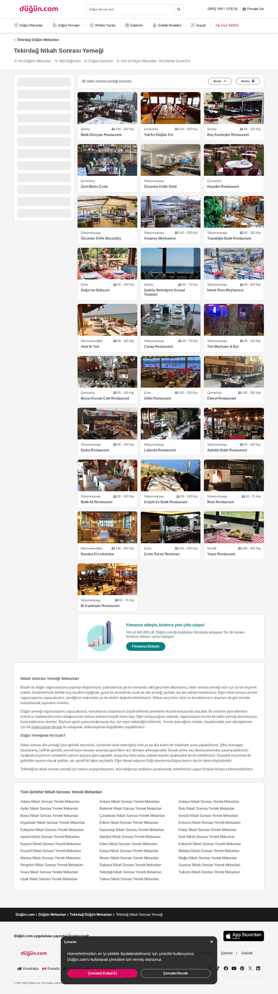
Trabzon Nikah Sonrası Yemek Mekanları (209, 872)
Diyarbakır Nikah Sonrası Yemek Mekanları (52, 822)
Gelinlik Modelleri (169, 25)
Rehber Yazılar (105, 25)
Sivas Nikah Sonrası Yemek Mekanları (49, 872)
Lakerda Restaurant (160, 450)
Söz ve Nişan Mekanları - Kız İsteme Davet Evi (155, 61)
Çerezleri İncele (175, 973)
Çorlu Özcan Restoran (162, 554)
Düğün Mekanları (31, 25)
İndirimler (136, 25)
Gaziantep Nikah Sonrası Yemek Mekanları (131, 830)
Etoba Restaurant (95, 450)
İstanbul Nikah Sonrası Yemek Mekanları (129, 837)
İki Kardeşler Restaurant (100, 606)
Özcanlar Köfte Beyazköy (101, 238)
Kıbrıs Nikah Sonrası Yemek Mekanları (128, 844)
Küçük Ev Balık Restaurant (165, 502)
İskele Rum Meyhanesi (225, 290)
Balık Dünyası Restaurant (101, 135)
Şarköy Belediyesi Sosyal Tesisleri (164, 292)
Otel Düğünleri (70, 61)
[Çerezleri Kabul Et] (212, 942)
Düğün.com (25, 914)
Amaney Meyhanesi (160, 238)
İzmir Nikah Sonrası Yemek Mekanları (207, 837)
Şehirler (227, 953)
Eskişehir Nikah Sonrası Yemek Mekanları (51, 830)
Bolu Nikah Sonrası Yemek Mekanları (207, 808)
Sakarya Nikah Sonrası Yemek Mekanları (130, 865)
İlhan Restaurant (220, 502)
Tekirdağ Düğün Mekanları (38, 40)
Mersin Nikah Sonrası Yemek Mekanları (129, 858)
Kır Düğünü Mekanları (34, 61)
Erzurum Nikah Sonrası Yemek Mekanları (209, 822)
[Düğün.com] (39, 9)
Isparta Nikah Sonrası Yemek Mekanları (50, 837)
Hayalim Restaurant (223, 186)
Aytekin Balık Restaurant (227, 450)
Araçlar (201, 25)
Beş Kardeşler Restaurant (228, 135)
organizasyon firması (46, 727)
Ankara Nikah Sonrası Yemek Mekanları (129, 801)
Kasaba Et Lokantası (97, 554)
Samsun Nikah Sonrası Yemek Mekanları (209, 865)
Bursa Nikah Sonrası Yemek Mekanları (49, 816)
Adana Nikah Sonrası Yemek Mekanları (49, 801)
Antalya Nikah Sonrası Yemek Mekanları (209, 801)
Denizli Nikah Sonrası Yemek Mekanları (208, 816)
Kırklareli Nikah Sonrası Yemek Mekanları (210, 844)
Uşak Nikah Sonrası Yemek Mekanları (48, 879)
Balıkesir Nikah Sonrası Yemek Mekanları (130, 808)
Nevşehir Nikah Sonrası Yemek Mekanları (51, 865)
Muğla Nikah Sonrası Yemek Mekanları (208, 858)
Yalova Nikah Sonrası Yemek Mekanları (129, 879)
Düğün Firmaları (69, 25)
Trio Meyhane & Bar (223, 346)
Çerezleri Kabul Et (102, 973)
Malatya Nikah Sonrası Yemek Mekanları (209, 851)
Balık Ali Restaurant (96, 502)
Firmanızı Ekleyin (145, 646)
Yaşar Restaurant (221, 554)
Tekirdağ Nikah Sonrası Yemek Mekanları (130, 872)
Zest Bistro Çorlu (94, 186)
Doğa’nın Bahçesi (95, 290)
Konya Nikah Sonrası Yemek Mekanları (128, 851)
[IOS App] (243, 936)
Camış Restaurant (158, 346)
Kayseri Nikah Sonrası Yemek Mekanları (50, 844)
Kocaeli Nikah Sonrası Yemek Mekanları (50, 851)
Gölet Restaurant (157, 398)
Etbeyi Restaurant (221, 398)
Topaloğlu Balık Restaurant (229, 238)
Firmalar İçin (255, 9)
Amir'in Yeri (90, 346)
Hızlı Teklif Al (229, 25)
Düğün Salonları (100, 61)
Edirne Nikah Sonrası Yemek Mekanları (129, 822)
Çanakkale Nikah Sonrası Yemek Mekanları (132, 816)
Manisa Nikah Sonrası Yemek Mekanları (50, 858)
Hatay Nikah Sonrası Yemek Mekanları (208, 830)
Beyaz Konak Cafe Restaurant (105, 398)
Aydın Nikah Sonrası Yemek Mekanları (49, 808)
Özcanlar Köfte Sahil (160, 186)
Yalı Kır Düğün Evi (158, 135)
